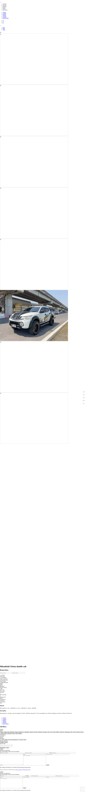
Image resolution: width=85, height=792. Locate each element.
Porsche (35, 732)
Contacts (4, 13)
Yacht (4, 29)
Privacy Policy (6, 18)
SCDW (6, 739)
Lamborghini (26, 732)
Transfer (4, 15)
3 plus (21, 739)
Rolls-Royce (21, 732)
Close (2, 729)
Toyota (2, 732)
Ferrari (16, 732)
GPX (17, 733)
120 (2, 739)
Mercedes (40, 732)
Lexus (13, 733)
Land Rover (62, 732)
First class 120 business (13, 739)
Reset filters (3, 747)
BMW (57, 732)
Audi (54, 732)
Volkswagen (67, 732)
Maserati (44, 732)
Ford (51, 732)
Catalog (4, 12)
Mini (71, 732)
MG (8, 732)
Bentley (31, 732)
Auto (4, 27)
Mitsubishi (12, 732)
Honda (5, 732)
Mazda (78, 732)
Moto (4, 28)
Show (8, 747)
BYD (6, 733)
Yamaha (2, 733)
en (3, 20)
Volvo (49, 732)
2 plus (25, 739)
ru (3, 21)
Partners (4, 14)
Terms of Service (26, 769)
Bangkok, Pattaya (4, 742)
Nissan (82, 732)
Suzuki (74, 732)
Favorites (5, 17)
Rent (1, 683)
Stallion (20, 733)
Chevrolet (9, 733)
